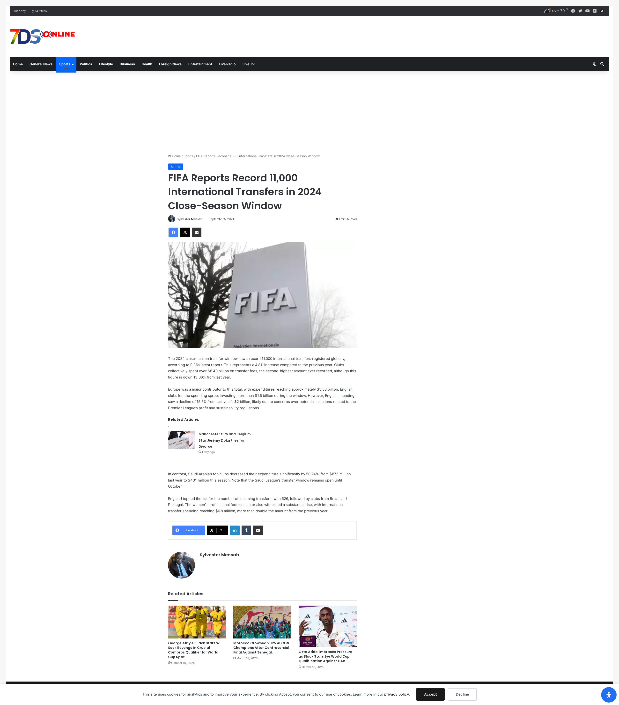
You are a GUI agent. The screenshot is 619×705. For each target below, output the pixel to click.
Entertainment (200, 64)
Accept (430, 694)
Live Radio (227, 64)
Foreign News (170, 64)
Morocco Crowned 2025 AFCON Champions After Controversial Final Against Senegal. (261, 648)
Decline (462, 694)
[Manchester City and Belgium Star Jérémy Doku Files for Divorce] (181, 440)
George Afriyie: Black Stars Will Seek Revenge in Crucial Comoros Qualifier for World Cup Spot (195, 650)
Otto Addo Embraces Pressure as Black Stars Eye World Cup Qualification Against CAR (325, 656)
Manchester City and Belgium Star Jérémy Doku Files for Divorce (225, 440)
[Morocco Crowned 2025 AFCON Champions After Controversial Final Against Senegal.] (262, 622)
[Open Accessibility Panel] (609, 695)
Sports (64, 64)
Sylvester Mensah (189, 219)
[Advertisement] (309, 112)
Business (127, 64)
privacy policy (396, 694)
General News (40, 64)
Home (18, 64)
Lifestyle (106, 64)
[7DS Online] (42, 36)
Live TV (249, 64)
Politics (86, 64)
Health (147, 64)
